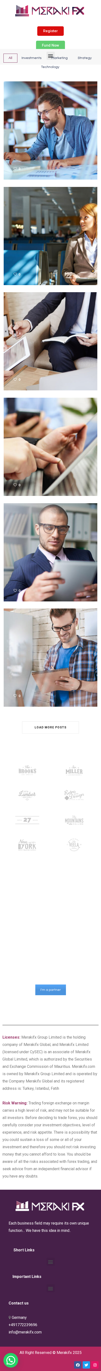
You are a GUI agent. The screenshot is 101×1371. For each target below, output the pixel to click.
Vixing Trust (19, 653)
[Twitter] (86, 1365)
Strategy (85, 58)
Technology (50, 67)
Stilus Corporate (24, 337)
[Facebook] (77, 1365)
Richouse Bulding (26, 442)
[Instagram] (95, 1365)
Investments (31, 58)
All (10, 58)
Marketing (59, 58)
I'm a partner (50, 990)
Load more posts (50, 727)
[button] (50, 31)
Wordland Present (27, 231)
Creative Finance (25, 126)
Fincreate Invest (24, 548)
